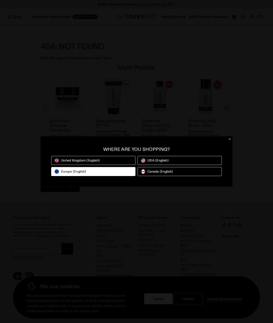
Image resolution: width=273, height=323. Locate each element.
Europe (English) (73, 171)
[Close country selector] (230, 139)
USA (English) (157, 160)
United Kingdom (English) (80, 160)
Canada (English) (160, 171)
